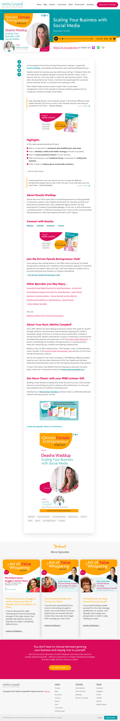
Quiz (56, 704)
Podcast (52, 5)
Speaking (90, 5)
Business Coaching (107, 5)
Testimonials (79, 5)
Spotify (98, 701)
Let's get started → (60, 668)
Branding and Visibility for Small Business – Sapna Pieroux (50, 300)
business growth (44, 517)
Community (61, 5)
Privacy (47, 691)
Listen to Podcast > (14, 631)
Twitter (98, 695)
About (39, 5)
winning (61, 520)
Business (31, 517)
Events (57, 701)
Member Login (60, 711)
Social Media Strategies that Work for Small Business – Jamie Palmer (54, 292)
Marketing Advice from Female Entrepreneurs (45, 316)
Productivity (73, 517)
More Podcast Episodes (37, 304)
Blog (45, 5)
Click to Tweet (83, 106)
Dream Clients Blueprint (78, 339)
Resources (58, 695)
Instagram (99, 691)
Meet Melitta (80, 688)
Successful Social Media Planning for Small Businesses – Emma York (54, 288)
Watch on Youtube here (65, 47)
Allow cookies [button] (110, 717)
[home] (12, 4)
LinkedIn (99, 698)
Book (71, 5)
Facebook (99, 688)
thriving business (49, 520)
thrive (38, 520)
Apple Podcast (101, 704)
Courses (57, 698)
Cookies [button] (59, 717)
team (30, 520)
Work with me (80, 691)
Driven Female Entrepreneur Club (58, 351)
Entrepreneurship (59, 517)
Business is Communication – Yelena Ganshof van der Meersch (52, 296)
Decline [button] (100, 717)
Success (83, 517)
